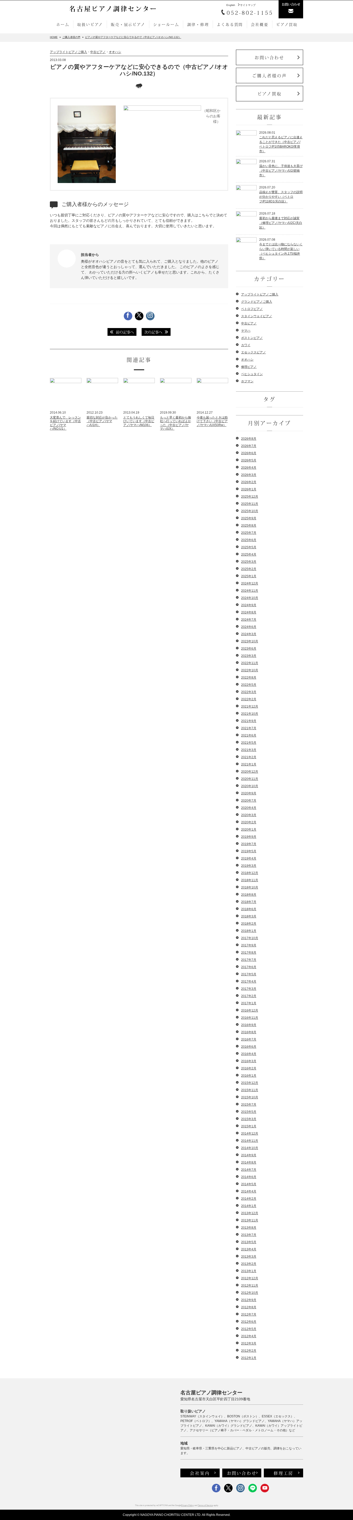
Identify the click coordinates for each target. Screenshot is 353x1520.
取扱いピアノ (90, 24)
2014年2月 (248, 1198)
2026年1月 (248, 489)
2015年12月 (249, 1083)
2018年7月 (248, 902)
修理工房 (284, 1473)
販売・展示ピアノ (128, 24)
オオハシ (115, 52)
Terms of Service (205, 1505)
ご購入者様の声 (269, 75)
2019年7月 (248, 844)
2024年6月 (248, 627)
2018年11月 (249, 880)
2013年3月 (248, 1256)
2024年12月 (249, 583)
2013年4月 (248, 1249)
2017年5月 (248, 974)
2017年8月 (248, 952)
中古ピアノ (98, 52)
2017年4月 (248, 981)
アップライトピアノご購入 (68, 52)
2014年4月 (248, 1191)
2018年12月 (249, 873)
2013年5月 (248, 1242)
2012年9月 (248, 1300)
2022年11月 (249, 663)
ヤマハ (245, 330)
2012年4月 (248, 1336)
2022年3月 (248, 692)
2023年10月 (249, 641)
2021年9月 (248, 721)
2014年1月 (248, 1206)
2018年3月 (248, 916)
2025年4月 (248, 554)
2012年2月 (248, 1350)
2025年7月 (248, 533)
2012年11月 (249, 1285)
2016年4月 (248, 1054)
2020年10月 (249, 786)
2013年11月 (249, 1220)
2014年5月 (248, 1184)
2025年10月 (249, 511)
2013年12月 (249, 1213)
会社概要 (259, 24)
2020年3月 (248, 815)
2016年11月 (249, 1018)
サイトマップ (248, 5)
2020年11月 (249, 779)
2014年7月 (248, 1170)
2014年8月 (248, 1162)
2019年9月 (248, 837)
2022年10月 (249, 670)
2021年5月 (248, 742)
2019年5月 (248, 851)
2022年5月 (248, 685)
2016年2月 (248, 1068)
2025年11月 (249, 504)
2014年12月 (249, 1133)
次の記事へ (153, 332)
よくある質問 (230, 24)
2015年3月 (248, 1119)
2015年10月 (249, 1097)
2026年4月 (248, 467)
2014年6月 (248, 1177)
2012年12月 (249, 1278)
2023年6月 (248, 648)
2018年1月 (248, 931)
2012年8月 (248, 1307)
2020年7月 (248, 800)
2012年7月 (248, 1314)
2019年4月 (248, 858)
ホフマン (247, 381)
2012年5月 (248, 1329)
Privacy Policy (187, 1505)
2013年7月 (248, 1235)
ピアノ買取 (286, 24)
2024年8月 (248, 612)
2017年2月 (248, 996)
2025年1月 (248, 576)
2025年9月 (248, 518)
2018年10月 (249, 887)
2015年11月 (249, 1090)
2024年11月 (249, 590)
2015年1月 (248, 1126)
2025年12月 (249, 496)
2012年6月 (248, 1322)
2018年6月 (248, 909)
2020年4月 (248, 808)
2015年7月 (248, 1104)
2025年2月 (248, 569)
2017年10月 (249, 938)
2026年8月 (248, 438)
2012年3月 (248, 1343)
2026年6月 (248, 453)
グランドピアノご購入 (256, 301)
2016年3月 (248, 1061)
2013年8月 (248, 1227)
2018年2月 (248, 923)
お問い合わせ (269, 57)
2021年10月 (249, 714)
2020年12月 (249, 771)
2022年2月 (248, 699)
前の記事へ (125, 332)
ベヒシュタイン (252, 374)
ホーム (62, 24)
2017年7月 (248, 960)
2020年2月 (248, 822)
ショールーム (166, 24)
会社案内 (200, 1473)
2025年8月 (248, 525)
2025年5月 (248, 547)
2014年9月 (248, 1155)
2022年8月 (248, 677)
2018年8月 (248, 894)
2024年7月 (248, 619)
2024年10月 (249, 598)
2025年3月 (248, 562)
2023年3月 (248, 656)
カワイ (245, 345)
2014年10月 (249, 1148)
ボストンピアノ (252, 338)
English (230, 5)
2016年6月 (248, 1046)
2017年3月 (248, 989)
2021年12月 (249, 706)
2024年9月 (248, 605)
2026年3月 (248, 475)
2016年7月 (248, 1039)
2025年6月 (248, 540)
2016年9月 (248, 1025)
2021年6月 (248, 735)
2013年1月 (248, 1271)
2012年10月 (249, 1293)
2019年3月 (248, 866)
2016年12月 (249, 1010)
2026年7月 (248, 446)
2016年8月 (248, 1032)
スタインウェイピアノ (256, 316)
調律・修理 (198, 24)
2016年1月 (248, 1075)
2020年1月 (248, 829)
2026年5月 (248, 460)
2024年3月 (248, 634)
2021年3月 (248, 750)
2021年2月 (248, 757)
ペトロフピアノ (252, 309)
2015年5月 (248, 1112)
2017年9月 (248, 945)
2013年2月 (248, 1264)
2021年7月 (248, 728)
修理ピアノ (249, 367)
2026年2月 (248, 482)
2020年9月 (248, 793)
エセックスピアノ (253, 352)
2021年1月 (248, 764)
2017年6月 (248, 967)
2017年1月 (248, 1003)
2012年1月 (248, 1358)
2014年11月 (249, 1141)
